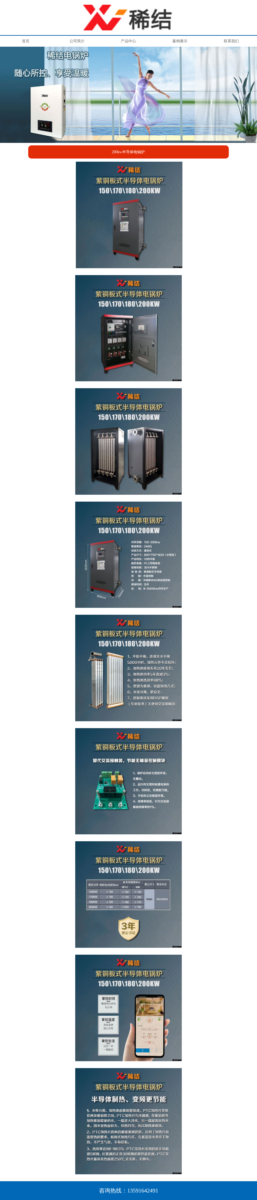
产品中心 (128, 41)
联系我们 (231, 41)
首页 (25, 41)
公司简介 (77, 41)
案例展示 (179, 41)
